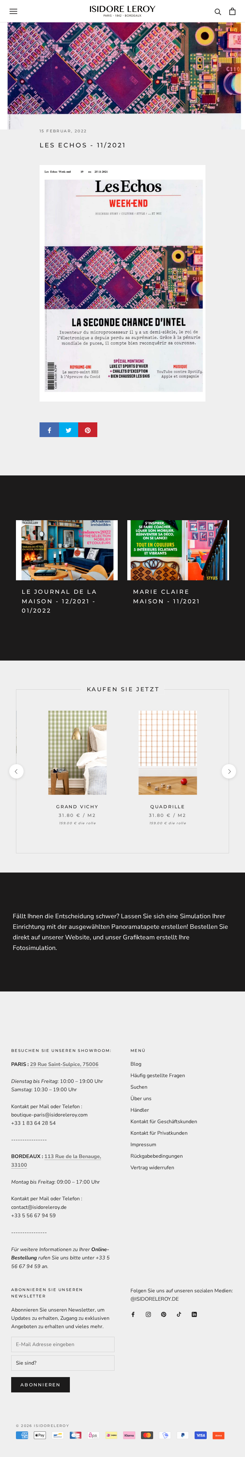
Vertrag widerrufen (152, 1167)
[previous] (16, 771)
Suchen (138, 1087)
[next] (228, 771)
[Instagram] (148, 1314)
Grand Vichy (77, 807)
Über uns (141, 1098)
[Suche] (218, 11)
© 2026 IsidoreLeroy (42, 1425)
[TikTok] (179, 1314)
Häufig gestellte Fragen (157, 1075)
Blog (135, 1064)
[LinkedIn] (194, 1314)
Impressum (143, 1144)
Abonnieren (40, 1385)
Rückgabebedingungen (156, 1156)
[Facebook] (133, 1314)
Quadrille (167, 807)
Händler (139, 1110)
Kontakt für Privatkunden (159, 1133)
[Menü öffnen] (13, 11)
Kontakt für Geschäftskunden (163, 1121)
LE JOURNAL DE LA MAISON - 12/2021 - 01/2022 (59, 601)
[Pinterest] (163, 1314)
